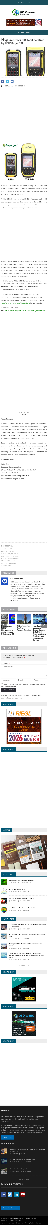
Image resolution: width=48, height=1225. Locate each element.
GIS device (15, 558)
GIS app (8, 558)
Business (4, 548)
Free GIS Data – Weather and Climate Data (22, 908)
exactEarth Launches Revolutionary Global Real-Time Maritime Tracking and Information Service (39, 633)
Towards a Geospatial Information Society (23, 1159)
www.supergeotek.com (20, 476)
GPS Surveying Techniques (17, 889)
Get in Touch (7, 1137)
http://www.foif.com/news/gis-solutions (15, 303)
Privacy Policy (29, 1223)
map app (16, 563)
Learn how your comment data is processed (21, 696)
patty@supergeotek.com (15, 479)
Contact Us (39, 1223)
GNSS (11, 563)
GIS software (6, 561)
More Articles (24, 965)
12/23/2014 (21, 86)
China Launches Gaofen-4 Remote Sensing (24, 628)
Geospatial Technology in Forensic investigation (25, 1169)
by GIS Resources (8, 86)
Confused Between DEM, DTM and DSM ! (21, 880)
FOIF (2, 558)
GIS (10, 548)
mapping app (6, 565)
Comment (5, 663)
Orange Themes (14, 1220)
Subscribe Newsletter (11, 1208)
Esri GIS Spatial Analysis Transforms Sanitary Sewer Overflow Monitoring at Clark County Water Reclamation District (26, 955)
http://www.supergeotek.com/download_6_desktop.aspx (25, 311)
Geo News (10, 1223)
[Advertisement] (24, 115)
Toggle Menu (24, 3)
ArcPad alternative (8, 552)
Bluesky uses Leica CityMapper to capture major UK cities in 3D (7, 630)
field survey (16, 556)
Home (3, 1223)
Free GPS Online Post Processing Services (21, 898)
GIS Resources (16, 578)
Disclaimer (19, 1223)
